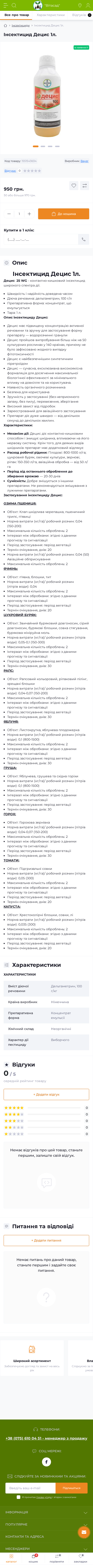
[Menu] (6, 5)
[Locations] (80, 5)
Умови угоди (44, 1497)
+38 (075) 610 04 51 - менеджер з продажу (46, 1438)
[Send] (83, 239)
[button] (36, 146)
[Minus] (9, 214)
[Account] (88, 5)
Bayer (84, 161)
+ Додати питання (46, 1240)
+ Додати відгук (46, 1094)
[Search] (14, 5)
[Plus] (29, 214)
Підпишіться (71, 1488)
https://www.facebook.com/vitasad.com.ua (46, 1461)
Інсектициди (21, 25)
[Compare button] (84, 185)
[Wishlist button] (73, 185)
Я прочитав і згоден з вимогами (49, 1497)
